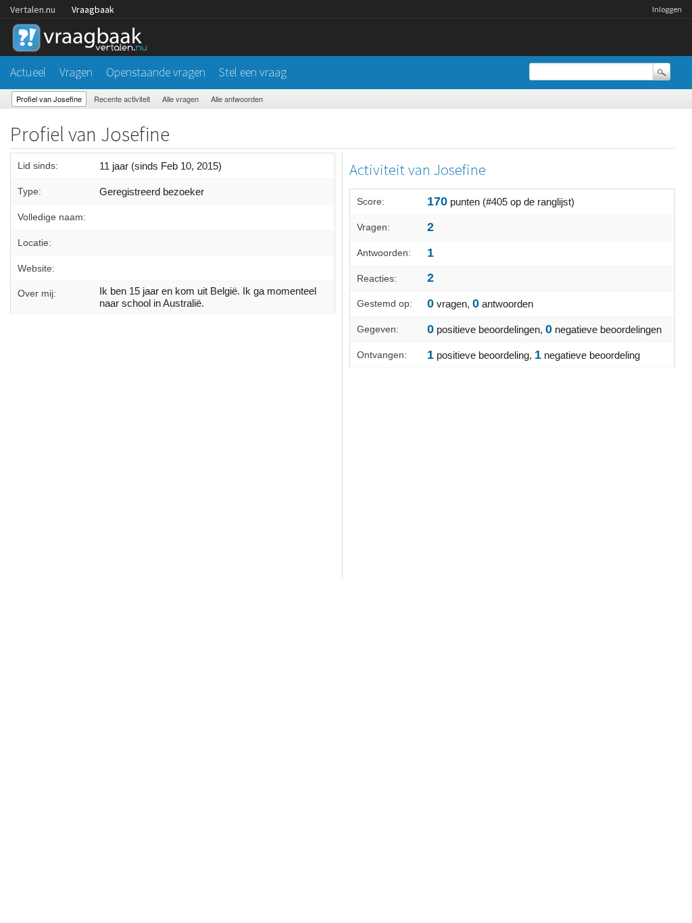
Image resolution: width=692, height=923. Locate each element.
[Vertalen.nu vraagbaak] (83, 35)
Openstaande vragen (155, 72)
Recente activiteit (122, 98)
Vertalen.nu (32, 9)
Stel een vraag (253, 72)
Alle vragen (180, 98)
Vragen (76, 72)
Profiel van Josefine (49, 98)
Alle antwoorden (237, 98)
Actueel (28, 72)
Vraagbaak (93, 9)
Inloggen (667, 9)
